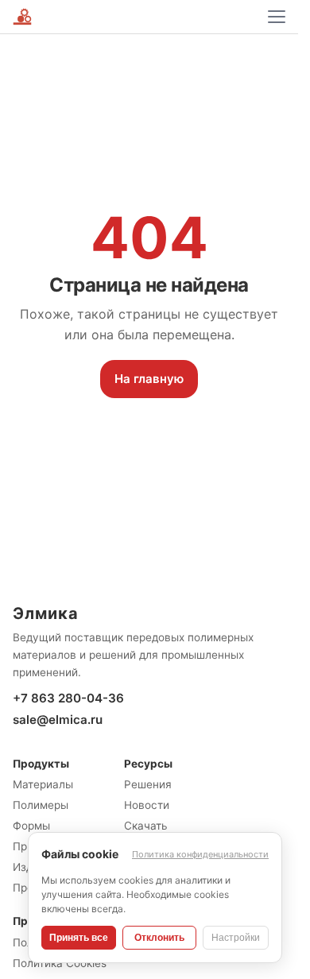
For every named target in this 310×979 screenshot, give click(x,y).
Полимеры (40, 805)
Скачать (146, 825)
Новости (146, 805)
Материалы (43, 784)
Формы (31, 825)
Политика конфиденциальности (200, 854)
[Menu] (277, 16)
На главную (149, 378)
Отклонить (159, 937)
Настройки (235, 937)
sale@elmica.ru (58, 719)
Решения (148, 784)
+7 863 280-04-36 (68, 698)
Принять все (78, 937)
